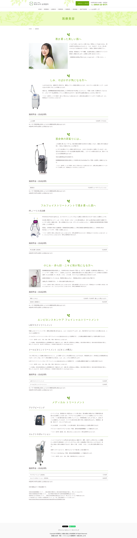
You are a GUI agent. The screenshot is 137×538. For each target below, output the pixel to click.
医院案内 (46, 9)
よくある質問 (92, 9)
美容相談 (75, 9)
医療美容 (60, 9)
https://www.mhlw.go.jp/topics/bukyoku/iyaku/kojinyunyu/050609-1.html (47, 499)
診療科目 (53, 9)
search (99, 9)
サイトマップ (75, 530)
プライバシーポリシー (64, 530)
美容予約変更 (83, 9)
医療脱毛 (67, 9)
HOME (40, 9)
